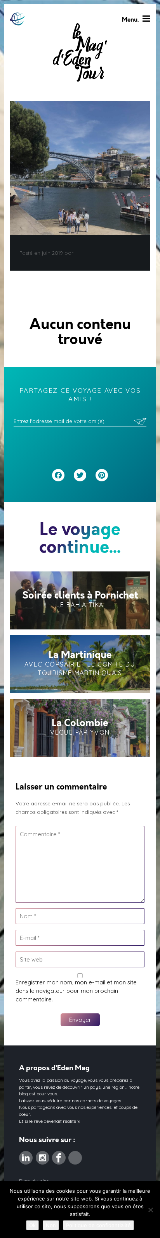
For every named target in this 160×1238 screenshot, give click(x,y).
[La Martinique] (80, 664)
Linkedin (26, 1155)
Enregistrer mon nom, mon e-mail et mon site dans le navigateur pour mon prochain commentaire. (76, 991)
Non (51, 1225)
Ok (32, 1225)
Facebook (59, 1155)
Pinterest (75, 1155)
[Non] (150, 1210)
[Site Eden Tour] (17, 19)
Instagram (42, 1155)
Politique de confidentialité (98, 1225)
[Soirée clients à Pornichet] (80, 600)
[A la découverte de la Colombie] (80, 728)
